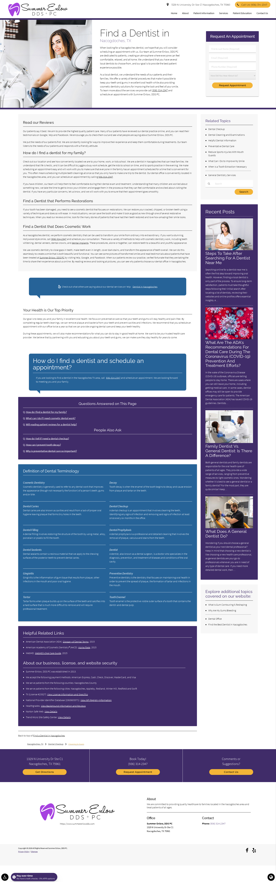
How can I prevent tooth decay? (43, 445)
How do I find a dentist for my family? (46, 412)
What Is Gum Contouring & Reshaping (227, 604)
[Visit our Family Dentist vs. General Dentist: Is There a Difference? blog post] (229, 442)
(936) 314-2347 (160, 90)
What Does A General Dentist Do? (225, 533)
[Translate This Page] (271, 877)
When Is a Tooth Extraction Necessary (227, 166)
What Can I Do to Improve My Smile (226, 161)
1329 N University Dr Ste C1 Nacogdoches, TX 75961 (200, 4)
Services (223, 13)
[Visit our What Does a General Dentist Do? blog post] (229, 527)
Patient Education (242, 13)
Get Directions (44, 771)
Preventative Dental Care (221, 146)
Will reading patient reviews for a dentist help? (51, 424)
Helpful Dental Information (222, 140)
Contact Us (262, 13)
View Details (51, 711)
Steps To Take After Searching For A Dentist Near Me (227, 258)
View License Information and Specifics (67, 694)
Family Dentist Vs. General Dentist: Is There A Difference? (228, 451)
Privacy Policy (23, 851)
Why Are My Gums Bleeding (222, 610)
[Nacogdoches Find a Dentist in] (46, 106)
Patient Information (203, 13)
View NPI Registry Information (96, 700)
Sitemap (34, 851)
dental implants (80, 242)
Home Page (84, 647)
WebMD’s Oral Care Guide (48, 653)
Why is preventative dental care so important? (51, 451)
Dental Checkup (216, 129)
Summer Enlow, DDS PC (52, 257)
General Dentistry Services (222, 175)
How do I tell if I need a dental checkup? (47, 438)
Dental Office (215, 618)
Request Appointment (138, 771)
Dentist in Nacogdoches (145, 286)
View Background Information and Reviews (63, 705)
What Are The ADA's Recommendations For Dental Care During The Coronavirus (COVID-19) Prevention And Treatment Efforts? (227, 354)
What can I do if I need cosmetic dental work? (50, 418)
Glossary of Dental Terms (75, 641)
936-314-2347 (106, 176)
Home (174, 13)
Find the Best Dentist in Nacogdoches (227, 624)
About (185, 13)
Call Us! (254, 4)
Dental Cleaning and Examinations (226, 134)
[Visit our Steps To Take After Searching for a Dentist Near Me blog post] (229, 249)
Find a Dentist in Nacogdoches (49, 735)
